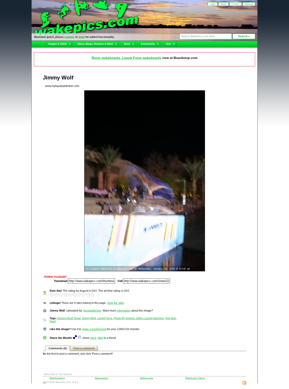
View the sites (115, 303)
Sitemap (249, 4)
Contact (235, 4)
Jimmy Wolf (89, 318)
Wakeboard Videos (195, 378)
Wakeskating (101, 378)
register (69, 37)
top (44, 382)
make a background (94, 329)
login (82, 37)
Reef (53, 321)
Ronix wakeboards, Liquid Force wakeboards (126, 58)
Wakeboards (146, 378)
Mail (100, 338)
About (223, 4)
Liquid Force (104, 318)
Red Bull (170, 318)
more (93, 338)
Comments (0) (58, 348)
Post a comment (84, 348)
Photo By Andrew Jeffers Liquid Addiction (139, 318)
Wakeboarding (57, 378)
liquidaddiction (92, 310)
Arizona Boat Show (68, 318)
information (124, 310)
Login (212, 4)
